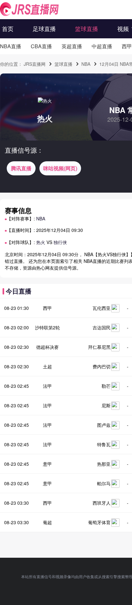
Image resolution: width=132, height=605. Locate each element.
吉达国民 (102, 327)
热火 (45, 118)
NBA (85, 64)
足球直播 (44, 28)
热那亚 (104, 464)
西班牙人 (102, 503)
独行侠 (60, 242)
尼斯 (106, 405)
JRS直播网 (34, 64)
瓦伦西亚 (102, 308)
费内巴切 (102, 366)
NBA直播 (10, 46)
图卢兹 (104, 425)
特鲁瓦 (104, 444)
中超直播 (102, 46)
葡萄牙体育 (99, 522)
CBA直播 (41, 46)
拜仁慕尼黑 (99, 347)
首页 (7, 28)
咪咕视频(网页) (60, 168)
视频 (123, 28)
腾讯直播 (21, 168)
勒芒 (106, 386)
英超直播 (72, 46)
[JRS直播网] (29, 9)
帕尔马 (104, 483)
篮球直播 (86, 28)
